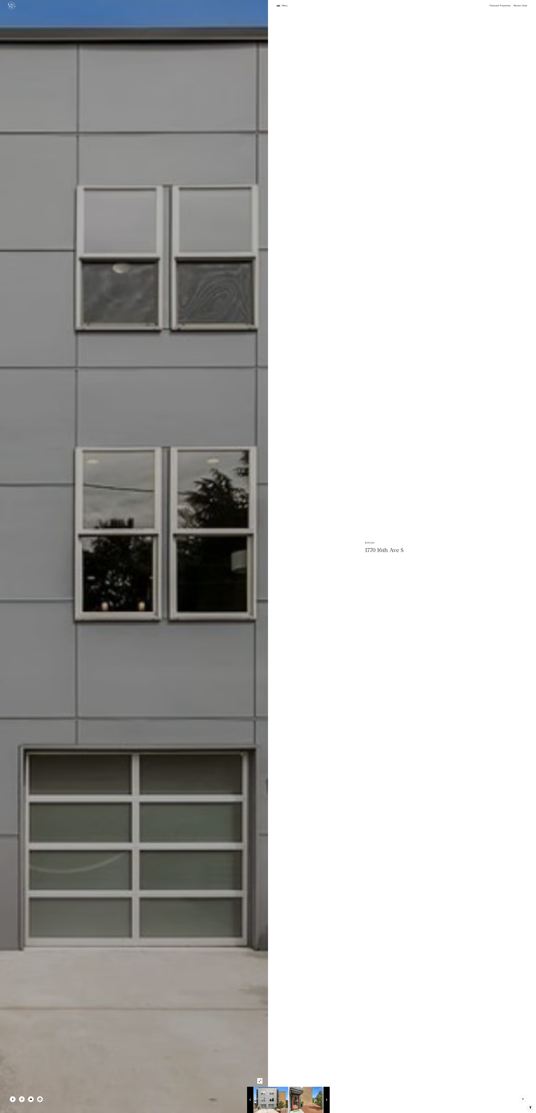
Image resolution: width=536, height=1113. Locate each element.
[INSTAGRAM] (22, 1099)
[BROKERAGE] (40, 1099)
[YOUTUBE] (31, 1099)
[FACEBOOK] (13, 1099)
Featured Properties (500, 5)
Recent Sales (520, 5)
